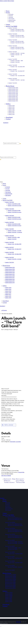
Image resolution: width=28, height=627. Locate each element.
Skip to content (3, 0)
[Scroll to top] (0, 626)
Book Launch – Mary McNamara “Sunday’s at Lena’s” (9, 480)
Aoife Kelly (18, 621)
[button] (0, 162)
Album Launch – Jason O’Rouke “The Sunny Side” (20, 480)
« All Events (4, 310)
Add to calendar (8, 425)
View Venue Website (6, 475)
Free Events (12, 441)
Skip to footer (11, 0)
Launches (18, 441)
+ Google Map (21, 472)
